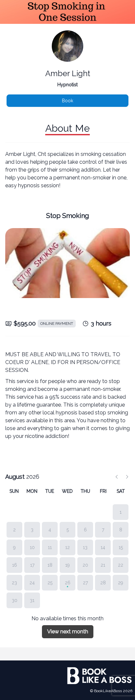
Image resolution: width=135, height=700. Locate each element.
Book (67, 100)
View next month (67, 631)
